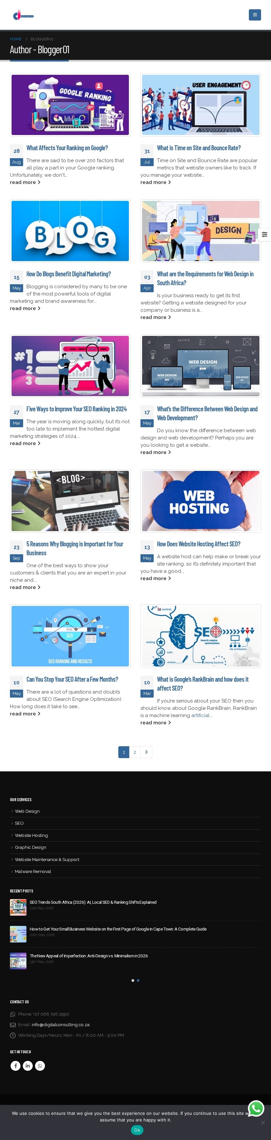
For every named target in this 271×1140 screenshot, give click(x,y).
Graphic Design (30, 847)
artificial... (202, 715)
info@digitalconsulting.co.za (61, 1024)
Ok (137, 1130)
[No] (262, 1122)
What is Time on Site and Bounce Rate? (199, 148)
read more (23, 182)
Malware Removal (33, 871)
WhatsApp (40, 1066)
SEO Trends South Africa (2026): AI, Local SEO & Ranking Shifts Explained (93, 902)
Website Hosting (31, 835)
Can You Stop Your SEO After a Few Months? (72, 679)
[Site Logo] (23, 14)
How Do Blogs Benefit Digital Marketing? (68, 274)
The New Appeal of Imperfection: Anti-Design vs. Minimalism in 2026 (89, 955)
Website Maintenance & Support (47, 859)
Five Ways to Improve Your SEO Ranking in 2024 (76, 409)
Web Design (27, 811)
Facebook (15, 1066)
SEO (19, 823)
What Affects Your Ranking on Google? (67, 148)
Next (146, 752)
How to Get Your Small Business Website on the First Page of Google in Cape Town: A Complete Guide (118, 929)
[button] (133, 980)
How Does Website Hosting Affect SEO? (198, 544)
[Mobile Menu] (255, 15)
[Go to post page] (70, 105)
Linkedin (28, 1066)
